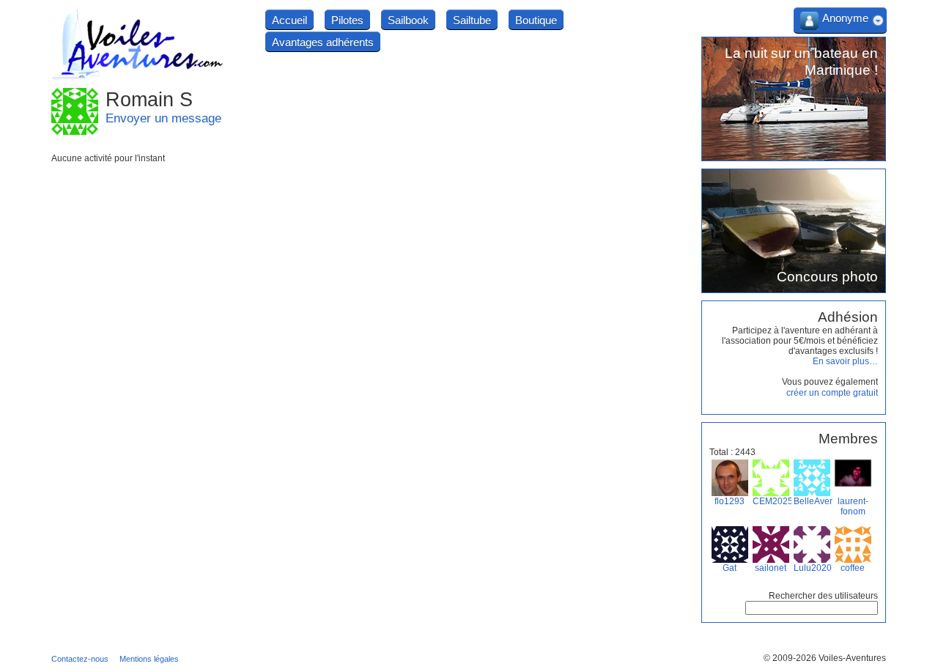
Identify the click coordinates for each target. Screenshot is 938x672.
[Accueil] (137, 78)
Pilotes (347, 20)
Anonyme (845, 18)
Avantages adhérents (323, 42)
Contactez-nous (79, 658)
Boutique (536, 20)
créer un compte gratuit (832, 393)
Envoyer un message (163, 118)
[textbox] (811, 608)
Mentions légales (149, 658)
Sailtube (472, 20)
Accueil (289, 20)
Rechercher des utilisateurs (823, 596)
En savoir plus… (845, 361)
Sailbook (408, 20)
